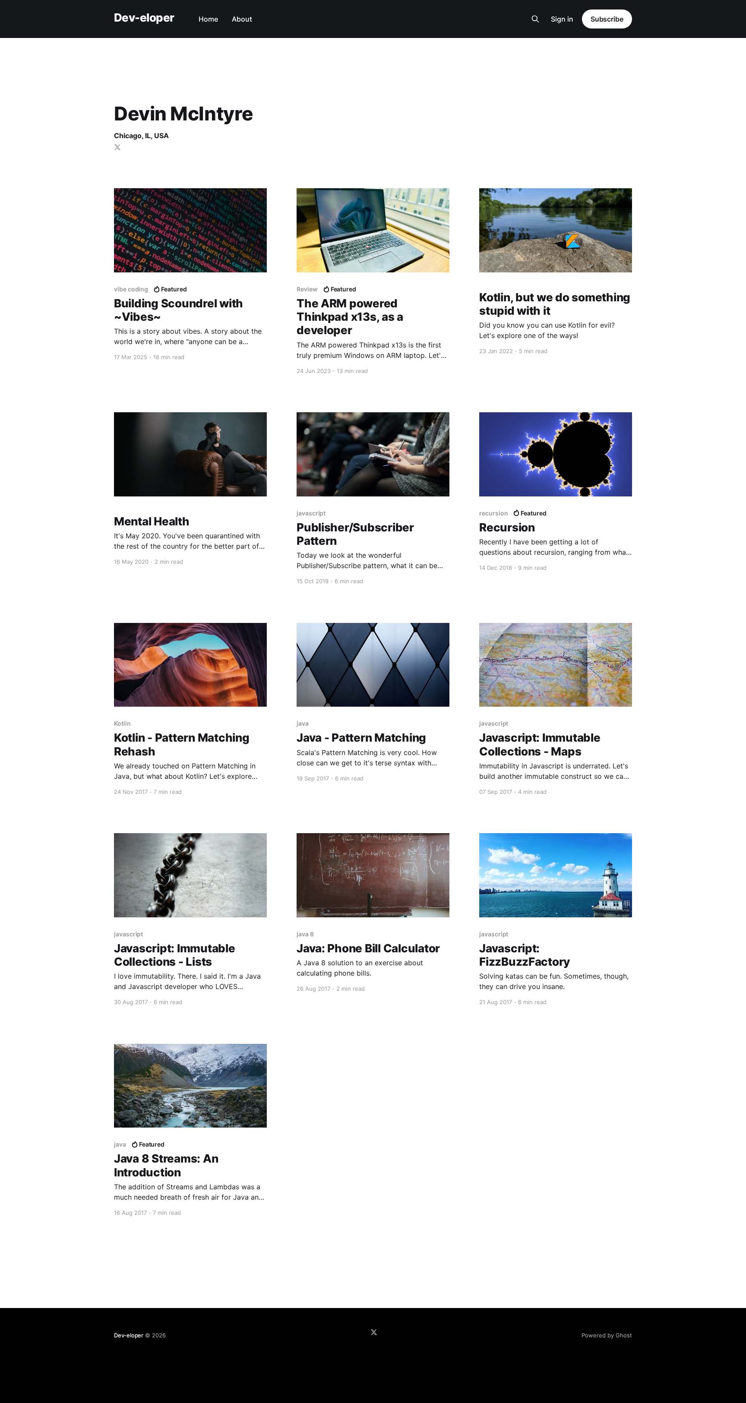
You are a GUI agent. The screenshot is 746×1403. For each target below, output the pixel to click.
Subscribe (607, 19)
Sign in (562, 19)
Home (208, 19)
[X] (373, 1332)
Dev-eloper (144, 17)
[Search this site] (535, 19)
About (242, 19)
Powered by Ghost (607, 1335)
